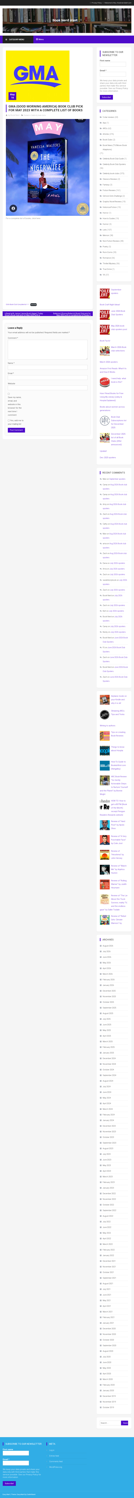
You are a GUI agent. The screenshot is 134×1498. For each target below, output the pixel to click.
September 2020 (109, 1345)
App (104, 123)
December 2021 (109, 1261)
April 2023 (107, 1171)
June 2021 (107, 1295)
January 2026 (108, 985)
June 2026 (107, 957)
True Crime (107, 269)
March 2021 (108, 1312)
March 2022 (108, 1244)
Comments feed (56, 1461)
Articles (106, 134)
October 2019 (108, 1407)
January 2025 (108, 1053)
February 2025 (109, 1047)
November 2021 (109, 1267)
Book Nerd (15, 115)
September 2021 (109, 1278)
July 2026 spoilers (117, 563)
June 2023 (107, 1160)
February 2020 (109, 1385)
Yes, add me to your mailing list (16, 422)
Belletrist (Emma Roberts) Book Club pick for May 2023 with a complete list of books (72, 314)
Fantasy (106, 185)
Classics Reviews (110, 179)
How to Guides (109, 218)
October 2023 (108, 1137)
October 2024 (108, 1070)
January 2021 (108, 1323)
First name (105, 60)
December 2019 (109, 1396)
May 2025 (107, 1030)
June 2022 (107, 1227)
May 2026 (107, 963)
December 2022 (109, 1193)
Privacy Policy (97, 3)
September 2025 (109, 1008)
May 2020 (107, 1368)
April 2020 (107, 1374)
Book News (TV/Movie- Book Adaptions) (115, 147)
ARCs (105, 128)
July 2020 (107, 1357)
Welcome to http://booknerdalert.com (117, 3)
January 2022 (108, 1255)
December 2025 (109, 991)
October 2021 (108, 1272)
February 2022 (109, 1250)
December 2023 (109, 1126)
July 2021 (107, 1289)
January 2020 (108, 1390)
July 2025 (107, 1019)
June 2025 (107, 1025)
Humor (106, 224)
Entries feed (54, 1456)
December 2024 (109, 1058)
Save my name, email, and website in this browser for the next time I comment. (15, 406)
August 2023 (108, 1148)
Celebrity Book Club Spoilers (114, 164)
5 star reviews (108, 117)
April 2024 (107, 1103)
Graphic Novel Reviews (112, 202)
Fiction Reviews (109, 190)
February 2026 (109, 980)
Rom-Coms (107, 252)
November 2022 (109, 1199)
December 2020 (109, 1329)
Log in (51, 1450)
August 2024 (108, 1081)
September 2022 (109, 1210)
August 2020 (108, 1351)
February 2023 (109, 1182)
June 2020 (107, 1362)
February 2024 (109, 1115)
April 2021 (107, 1306)
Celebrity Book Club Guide (113, 159)
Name (11, 363)
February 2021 (109, 1317)
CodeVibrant (31, 1494)
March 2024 (108, 1109)
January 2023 (108, 1188)
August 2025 (108, 1013)
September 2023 (109, 1143)
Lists (105, 230)
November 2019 (109, 1402)
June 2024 (107, 1092)
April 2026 (107, 968)
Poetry (105, 247)
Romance (107, 258)
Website (11, 383)
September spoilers (117, 479)
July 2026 (107, 951)
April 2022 (107, 1238)
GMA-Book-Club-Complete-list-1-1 (17, 304)
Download (33, 304)
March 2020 (108, 1379)
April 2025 (107, 1036)
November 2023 (109, 1132)
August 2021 (108, 1284)
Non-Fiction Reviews (111, 241)
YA (104, 275)
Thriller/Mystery (109, 263)
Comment (13, 338)
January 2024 (108, 1120)
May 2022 (107, 1233)
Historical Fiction (110, 207)
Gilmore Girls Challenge (112, 196)
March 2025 (108, 1041)
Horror (105, 213)
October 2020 (108, 1340)
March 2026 (108, 974)
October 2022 (108, 1205)
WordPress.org (55, 1467)
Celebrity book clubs (38, 115)
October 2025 (108, 1002)
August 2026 (108, 946)
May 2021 (107, 1300)
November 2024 (109, 1064)
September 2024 (109, 1075)
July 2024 (107, 1087)
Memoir (106, 235)
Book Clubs (107, 140)
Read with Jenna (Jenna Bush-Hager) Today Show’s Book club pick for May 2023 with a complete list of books (24, 314)
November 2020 (109, 1334)
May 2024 (107, 1098)
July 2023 (107, 1154)
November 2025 (109, 996)
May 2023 (107, 1165)
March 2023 (108, 1177)
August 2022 (108, 1216)
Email (11, 373)
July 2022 (107, 1222)
